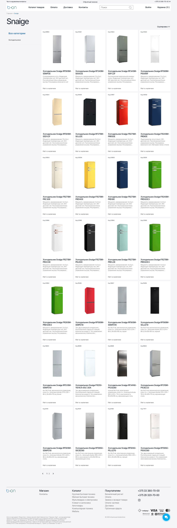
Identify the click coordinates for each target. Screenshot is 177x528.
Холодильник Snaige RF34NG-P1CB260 (122, 386)
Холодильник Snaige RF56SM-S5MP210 (122, 323)
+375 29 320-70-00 (148, 495)
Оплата (53, 7)
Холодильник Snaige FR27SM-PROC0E (57, 260)
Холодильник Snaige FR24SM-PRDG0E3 (155, 198)
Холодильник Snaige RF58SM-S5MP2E (57, 72)
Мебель (75, 511)
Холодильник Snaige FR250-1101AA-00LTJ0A (88, 386)
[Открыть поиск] (130, 7)
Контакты (83, 7)
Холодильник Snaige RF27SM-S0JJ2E (89, 135)
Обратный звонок (90, 2)
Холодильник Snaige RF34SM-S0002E (89, 72)
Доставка (68, 7)
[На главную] (10, 490)
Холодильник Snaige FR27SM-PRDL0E (122, 260)
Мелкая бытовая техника (83, 497)
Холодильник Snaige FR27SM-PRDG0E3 (155, 260)
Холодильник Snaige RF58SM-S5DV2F (57, 135)
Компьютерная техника (82, 508)
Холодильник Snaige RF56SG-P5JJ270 (122, 449)
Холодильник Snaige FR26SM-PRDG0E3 (57, 323)
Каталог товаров (36, 7)
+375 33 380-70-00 (149, 490)
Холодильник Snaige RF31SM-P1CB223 (155, 386)
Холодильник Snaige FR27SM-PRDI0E (122, 198)
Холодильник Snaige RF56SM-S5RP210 (89, 323)
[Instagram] (139, 500)
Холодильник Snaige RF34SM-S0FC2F (122, 72)
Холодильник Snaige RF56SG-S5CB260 (89, 449)
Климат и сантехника (81, 502)
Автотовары (77, 505)
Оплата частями (112, 502)
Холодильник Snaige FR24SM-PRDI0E (155, 135)
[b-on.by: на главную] (12, 7)
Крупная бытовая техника (83, 494)
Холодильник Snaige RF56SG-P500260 (155, 449)
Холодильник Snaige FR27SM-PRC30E (57, 198)
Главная (9, 13)
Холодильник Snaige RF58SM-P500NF (155, 72)
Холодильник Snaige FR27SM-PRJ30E (89, 260)
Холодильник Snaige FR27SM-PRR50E (122, 135)
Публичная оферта (113, 508)
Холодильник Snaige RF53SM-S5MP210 (57, 386)
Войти (148, 7)
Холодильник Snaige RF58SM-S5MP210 (57, 449)
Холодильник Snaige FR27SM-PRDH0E (89, 198)
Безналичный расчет (114, 494)
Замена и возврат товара (116, 499)
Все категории (17, 33)
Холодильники (15, 40)
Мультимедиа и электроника (84, 499)
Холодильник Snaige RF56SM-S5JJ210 (155, 323)
